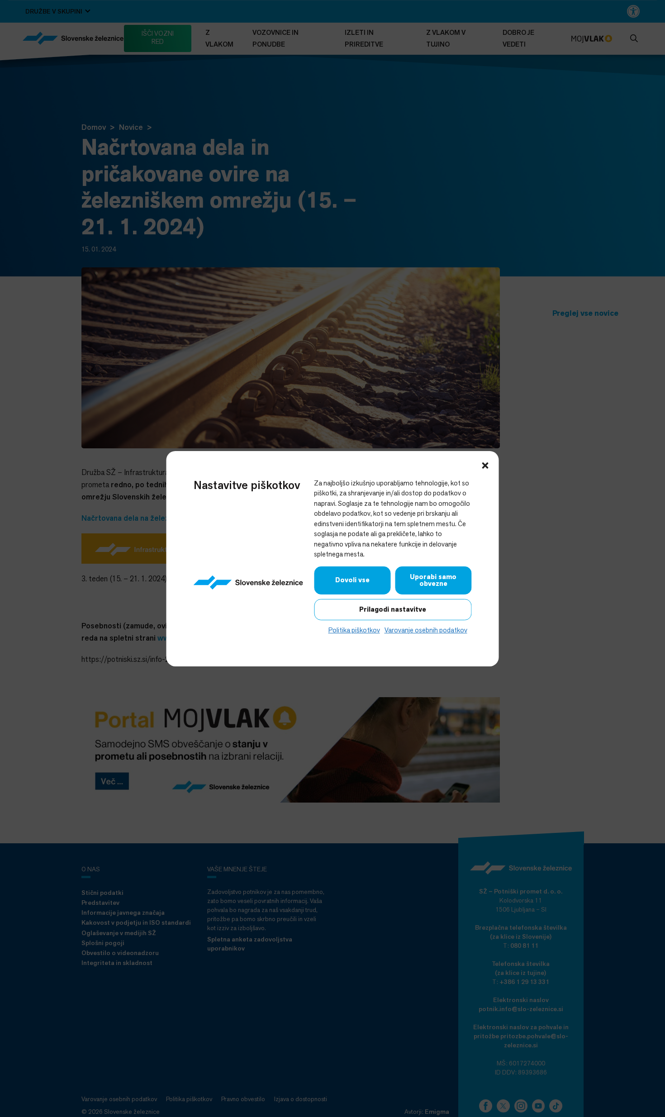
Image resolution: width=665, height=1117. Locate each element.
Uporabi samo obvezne (433, 580)
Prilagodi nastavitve (392, 608)
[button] (485, 464)
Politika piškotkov (354, 629)
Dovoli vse (352, 580)
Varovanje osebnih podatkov (426, 629)
